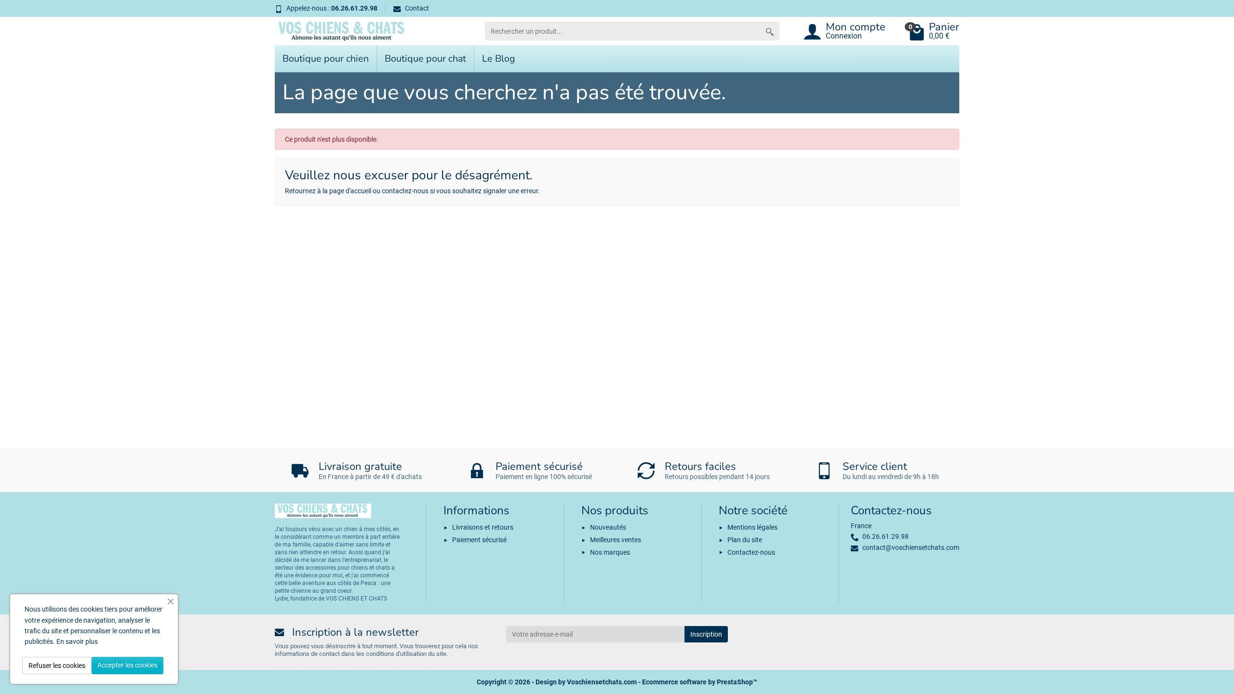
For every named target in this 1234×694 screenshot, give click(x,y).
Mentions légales (752, 527)
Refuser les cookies (56, 665)
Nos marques (610, 552)
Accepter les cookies (127, 665)
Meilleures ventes (615, 540)
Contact (417, 8)
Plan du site (744, 540)
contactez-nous (405, 191)
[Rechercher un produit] (769, 31)
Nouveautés (608, 527)
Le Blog (498, 58)
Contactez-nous (751, 552)
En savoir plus (77, 641)
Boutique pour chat (425, 58)
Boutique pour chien (325, 58)
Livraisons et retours (482, 527)
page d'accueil (350, 191)
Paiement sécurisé (479, 540)
